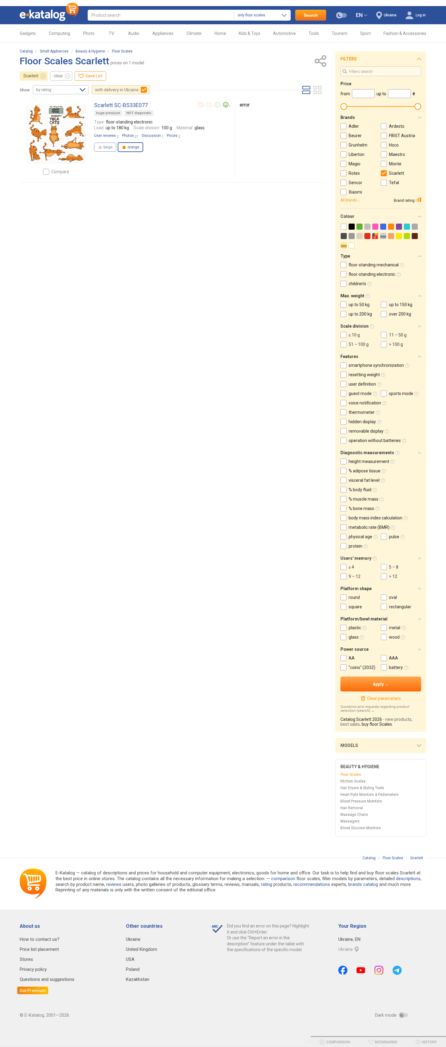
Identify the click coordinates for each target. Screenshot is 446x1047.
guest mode (360, 393)
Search (311, 15)
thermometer (362, 412)
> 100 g (396, 344)
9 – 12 (354, 576)
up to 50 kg (359, 304)
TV (111, 33)
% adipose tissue (364, 470)
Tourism (339, 33)
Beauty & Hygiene (90, 51)
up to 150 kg (400, 304)
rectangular (400, 606)
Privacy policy (33, 969)
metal (394, 627)
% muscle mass (363, 499)
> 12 (393, 576)
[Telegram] (397, 970)
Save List (94, 75)
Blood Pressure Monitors (361, 801)
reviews (113, 884)
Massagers (350, 821)
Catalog (26, 51)
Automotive (284, 33)
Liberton (356, 154)
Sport (365, 33)
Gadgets (28, 33)
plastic (355, 627)
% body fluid (360, 489)
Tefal (394, 182)
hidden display (362, 421)
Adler (354, 126)
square (355, 606)
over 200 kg (400, 314)
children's (357, 283)
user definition (362, 384)
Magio (354, 163)
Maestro (397, 154)
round (354, 597)
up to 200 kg (360, 314)
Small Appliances (54, 51)
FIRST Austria (402, 135)
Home (220, 33)
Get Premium (33, 990)
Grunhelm (358, 145)
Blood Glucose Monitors (360, 828)
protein (355, 546)
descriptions (408, 878)
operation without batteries (375, 440)
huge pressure (108, 113)
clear (58, 75)
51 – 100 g (359, 344)
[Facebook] (342, 970)
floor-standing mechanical (374, 264)
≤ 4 (351, 567)
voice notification (365, 402)
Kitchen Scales (353, 781)
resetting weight (364, 374)
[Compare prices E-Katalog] (49, 15)
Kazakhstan (137, 979)
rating (266, 884)
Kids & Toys (249, 33)
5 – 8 (393, 567)
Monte (395, 163)
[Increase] (56, 133)
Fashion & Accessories (404, 33)
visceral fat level (364, 480)
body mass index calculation (375, 517)
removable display (366, 431)
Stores (26, 959)
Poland (133, 969)
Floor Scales (122, 51)
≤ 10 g (354, 335)
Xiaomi (355, 192)
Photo (89, 33)
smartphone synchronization (376, 365)
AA (352, 658)
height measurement (369, 461)
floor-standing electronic (372, 274)
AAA (393, 658)
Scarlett (31, 75)
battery (396, 667)
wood (394, 637)
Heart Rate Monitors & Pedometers (369, 794)
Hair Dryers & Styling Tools (362, 788)
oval (393, 597)
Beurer (355, 135)
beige (108, 147)
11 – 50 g (398, 335)
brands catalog (363, 884)
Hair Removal (351, 808)
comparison (283, 878)
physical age (360, 536)
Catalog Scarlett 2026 (361, 719)
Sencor (355, 182)
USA (130, 959)
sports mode (401, 393)
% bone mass (361, 508)
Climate (194, 33)
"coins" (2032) (362, 667)
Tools (314, 33)
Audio (133, 33)
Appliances (163, 33)
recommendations (311, 884)
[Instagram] (378, 970)
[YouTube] (360, 970)
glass (354, 637)
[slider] (343, 106)
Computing (59, 33)
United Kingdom (141, 949)
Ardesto (396, 126)
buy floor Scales (377, 724)
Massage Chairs (354, 814)
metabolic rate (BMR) (369, 527)
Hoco (394, 145)
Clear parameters (383, 698)
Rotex (354, 173)
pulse (394, 536)
